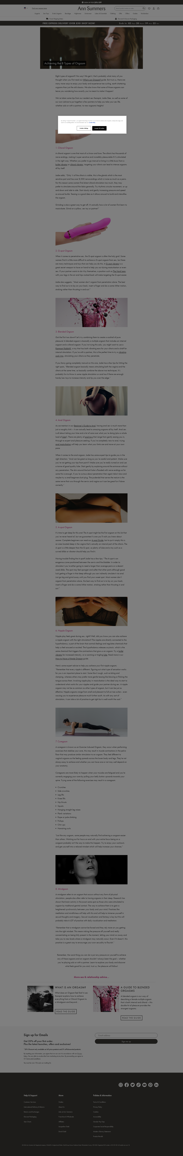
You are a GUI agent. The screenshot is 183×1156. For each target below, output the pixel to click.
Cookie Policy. (92, 122)
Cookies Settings (84, 128)
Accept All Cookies (99, 128)
